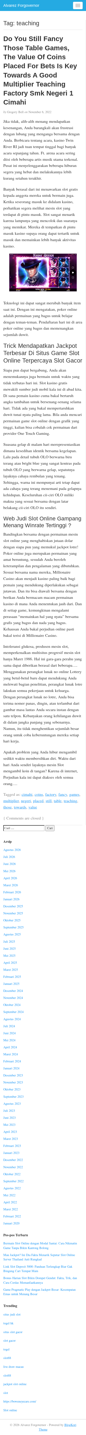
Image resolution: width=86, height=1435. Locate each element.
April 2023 (10, 1132)
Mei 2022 (9, 1195)
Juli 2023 (9, 1110)
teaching (70, 800)
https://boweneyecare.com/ (19, 1401)
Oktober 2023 (12, 1089)
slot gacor (9, 1340)
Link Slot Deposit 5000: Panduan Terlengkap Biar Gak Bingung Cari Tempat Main (37, 1268)
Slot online (10, 1410)
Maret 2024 (10, 1054)
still (49, 800)
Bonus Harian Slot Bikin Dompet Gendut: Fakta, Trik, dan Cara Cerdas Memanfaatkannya (40, 1280)
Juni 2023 (9, 1118)
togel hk (8, 1323)
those (7, 807)
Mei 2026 (9, 871)
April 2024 (10, 1047)
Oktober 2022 (12, 1174)
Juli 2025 (9, 941)
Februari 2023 (12, 1146)
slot (5, 1393)
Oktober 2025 (12, 920)
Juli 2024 (9, 1026)
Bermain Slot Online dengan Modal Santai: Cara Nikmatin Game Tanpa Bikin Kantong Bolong (40, 1245)
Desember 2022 (13, 1160)
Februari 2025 (12, 977)
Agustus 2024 (12, 1019)
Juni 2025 (9, 948)
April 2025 (10, 962)
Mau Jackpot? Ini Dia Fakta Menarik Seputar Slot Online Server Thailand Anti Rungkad (39, 1257)
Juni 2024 (9, 1033)
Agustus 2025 (12, 934)
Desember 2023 (13, 1075)
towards (20, 807)
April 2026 (10, 878)
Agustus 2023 (12, 1103)
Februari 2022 (12, 1216)
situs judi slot (12, 1314)
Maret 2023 (10, 1139)
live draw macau (13, 1367)
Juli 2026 (9, 857)
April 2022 (10, 1202)
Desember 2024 (13, 991)
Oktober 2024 (12, 1005)
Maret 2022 (10, 1209)
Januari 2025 (11, 984)
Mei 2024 (9, 1040)
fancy (62, 794)
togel (6, 1349)
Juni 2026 (9, 864)
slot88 (7, 1358)
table (58, 800)
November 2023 (13, 1082)
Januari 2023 (11, 1153)
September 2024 (13, 1012)
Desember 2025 (13, 906)
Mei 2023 (9, 1125)
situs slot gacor (12, 1332)
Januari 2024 (11, 1068)
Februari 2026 (12, 892)
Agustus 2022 (12, 1188)
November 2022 (13, 1167)
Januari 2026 (11, 899)
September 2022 (13, 1181)
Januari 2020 (11, 1223)
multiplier (11, 800)
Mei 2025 (9, 955)
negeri (26, 800)
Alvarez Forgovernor (21, 5)
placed (38, 800)
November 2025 (13, 913)
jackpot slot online (14, 1384)
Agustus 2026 (12, 850)
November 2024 (13, 998)
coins (39, 794)
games (74, 794)
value (32, 807)
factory (50, 794)
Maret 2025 (10, 969)
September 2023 (13, 1096)
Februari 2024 (12, 1061)
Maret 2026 (10, 885)
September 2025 (13, 927)
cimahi (27, 794)
